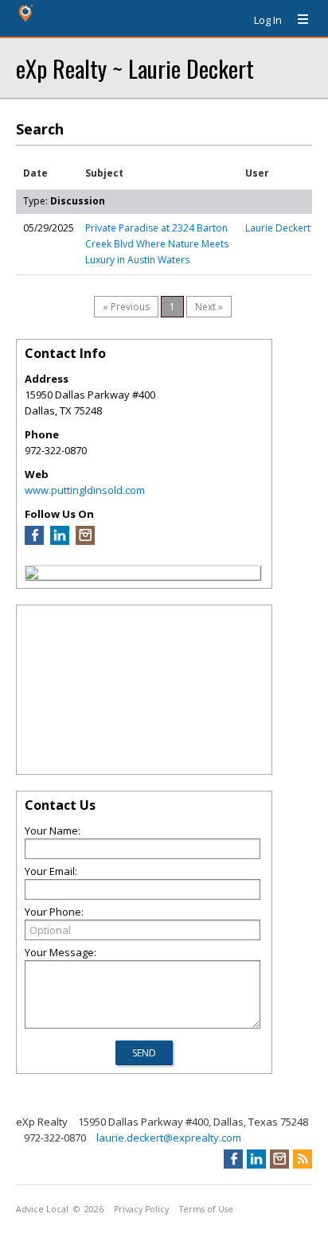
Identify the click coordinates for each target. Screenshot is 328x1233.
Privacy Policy (141, 1209)
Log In (268, 20)
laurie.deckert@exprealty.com (168, 1137)
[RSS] (302, 1159)
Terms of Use (206, 1209)
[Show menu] (297, 20)
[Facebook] (34, 541)
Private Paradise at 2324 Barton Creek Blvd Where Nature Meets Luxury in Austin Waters (156, 243)
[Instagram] (85, 541)
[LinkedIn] (59, 541)
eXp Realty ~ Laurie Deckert (135, 68)
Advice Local (42, 1209)
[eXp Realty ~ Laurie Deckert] (31, 575)
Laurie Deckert (277, 228)
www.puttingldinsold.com (85, 490)
